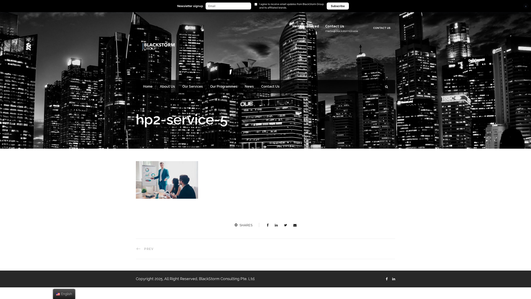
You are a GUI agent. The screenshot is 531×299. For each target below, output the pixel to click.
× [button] (526, 6)
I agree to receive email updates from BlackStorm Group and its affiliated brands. (291, 5)
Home (147, 86)
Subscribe (338, 6)
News (249, 86)
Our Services (192, 86)
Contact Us (381, 28)
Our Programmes (223, 86)
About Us (167, 86)
